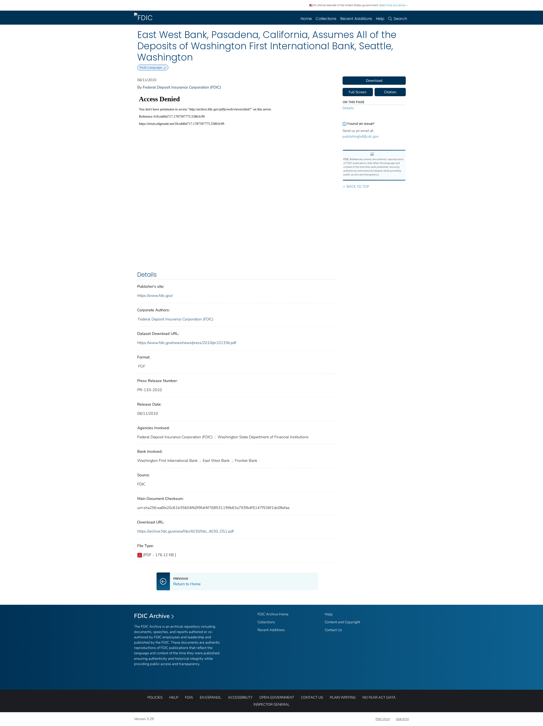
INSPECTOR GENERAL (271, 704)
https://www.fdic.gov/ (155, 295)
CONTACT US (312, 697)
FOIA (189, 697)
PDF (141, 366)
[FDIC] (144, 17)
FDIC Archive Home (273, 614)
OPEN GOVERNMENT (276, 697)
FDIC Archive (152, 616)
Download (374, 80)
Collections (326, 18)
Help (380, 18)
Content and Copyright (342, 622)
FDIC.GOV (383, 719)
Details (348, 108)
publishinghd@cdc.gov (361, 136)
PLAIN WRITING (343, 697)
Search (400, 18)
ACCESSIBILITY (240, 697)
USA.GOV (402, 719)
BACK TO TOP (358, 186)
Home (306, 18)
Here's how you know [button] (392, 5)
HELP (173, 697)
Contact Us (333, 629)
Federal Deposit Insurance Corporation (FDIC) (182, 87)
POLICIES (154, 697)
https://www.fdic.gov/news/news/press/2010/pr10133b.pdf (186, 342)
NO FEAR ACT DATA (379, 697)
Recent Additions (356, 18)
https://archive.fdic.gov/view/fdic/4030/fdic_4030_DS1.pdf (185, 531)
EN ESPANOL (210, 697)
